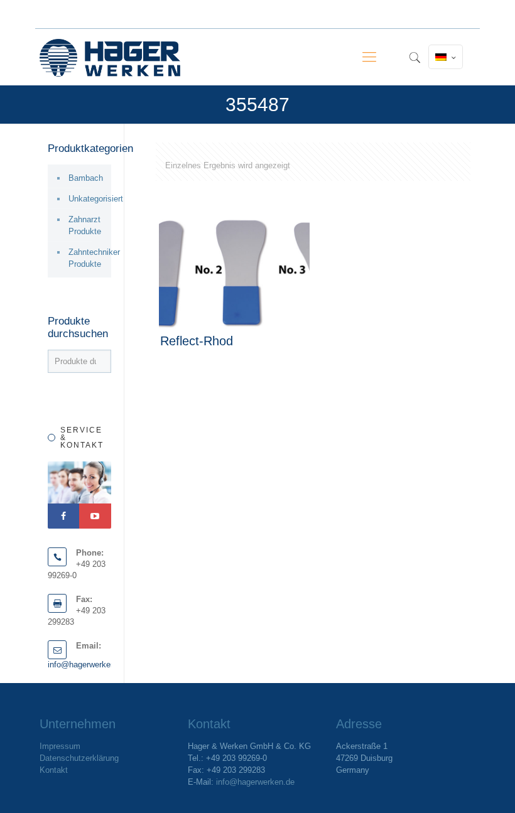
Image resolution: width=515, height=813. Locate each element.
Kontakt (54, 770)
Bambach (85, 178)
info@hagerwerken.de (87, 664)
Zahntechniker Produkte (86, 258)
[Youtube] (95, 516)
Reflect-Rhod (196, 341)
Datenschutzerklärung (79, 758)
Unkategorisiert (86, 198)
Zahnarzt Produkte (84, 225)
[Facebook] (63, 516)
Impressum (60, 746)
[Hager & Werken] (110, 57)
